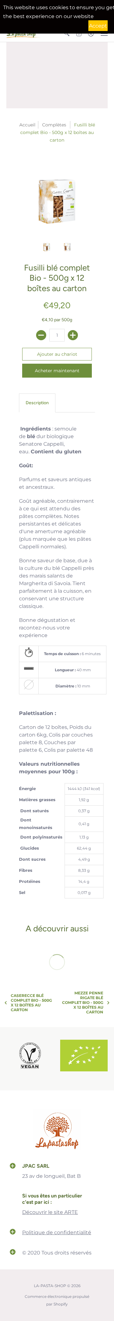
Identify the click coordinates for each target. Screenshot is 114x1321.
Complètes (54, 125)
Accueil (27, 125)
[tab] (37, 402)
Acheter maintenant (57, 370)
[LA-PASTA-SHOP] (57, 1149)
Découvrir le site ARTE (50, 1212)
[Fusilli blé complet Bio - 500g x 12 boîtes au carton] (57, 194)
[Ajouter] (73, 335)
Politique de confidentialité (56, 1232)
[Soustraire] (41, 335)
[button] (13, 1167)
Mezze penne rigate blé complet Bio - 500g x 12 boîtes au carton (82, 1002)
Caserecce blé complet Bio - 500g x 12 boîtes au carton (31, 1002)
